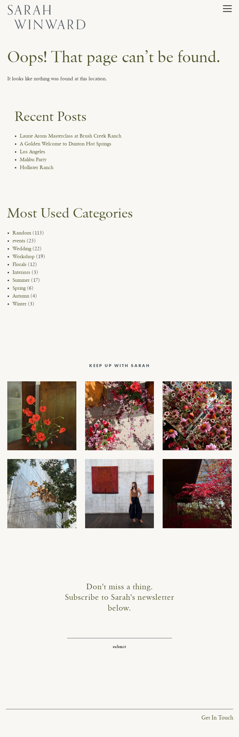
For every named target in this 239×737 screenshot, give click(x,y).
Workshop (24, 256)
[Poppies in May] (41, 416)
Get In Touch (217, 718)
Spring (19, 288)
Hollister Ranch (36, 167)
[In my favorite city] (119, 493)
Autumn (21, 296)
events (19, 241)
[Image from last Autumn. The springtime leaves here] (197, 493)
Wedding (22, 249)
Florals (20, 264)
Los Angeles (32, 152)
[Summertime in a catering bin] (197, 416)
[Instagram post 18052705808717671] (41, 493)
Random (22, 233)
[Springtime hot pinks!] (119, 416)
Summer (21, 280)
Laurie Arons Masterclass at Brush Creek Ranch (70, 136)
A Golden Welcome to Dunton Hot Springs (65, 144)
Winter (20, 304)
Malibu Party (33, 160)
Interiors (21, 272)
